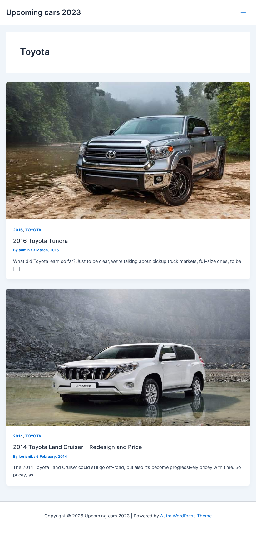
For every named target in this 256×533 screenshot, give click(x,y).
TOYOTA (33, 230)
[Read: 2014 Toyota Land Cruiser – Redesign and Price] (128, 356)
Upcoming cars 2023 (43, 12)
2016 (18, 230)
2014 (18, 436)
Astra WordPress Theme (186, 516)
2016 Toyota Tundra (40, 240)
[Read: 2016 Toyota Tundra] (128, 150)
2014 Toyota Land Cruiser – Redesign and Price (77, 446)
